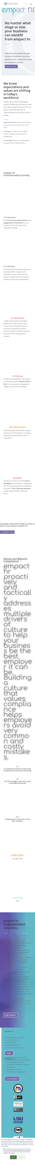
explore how (11, 66)
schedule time (7, 532)
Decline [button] (21, 1157)
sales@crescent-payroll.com (14, 1048)
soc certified (12, 1078)
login (9, 1053)
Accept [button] (13, 1157)
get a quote (11, 1015)
